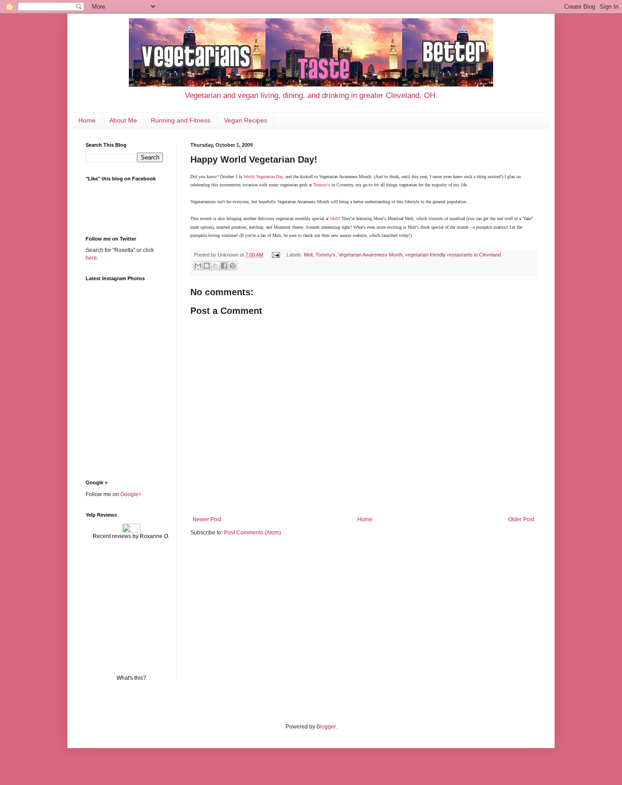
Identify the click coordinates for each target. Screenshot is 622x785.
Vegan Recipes (245, 120)
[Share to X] (215, 265)
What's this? (131, 678)
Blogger (326, 726)
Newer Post (207, 519)
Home (87, 120)
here (91, 258)
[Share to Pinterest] (232, 265)
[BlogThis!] (206, 265)
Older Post (521, 519)
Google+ (131, 494)
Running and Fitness (180, 120)
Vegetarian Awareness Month (370, 254)
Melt (334, 218)
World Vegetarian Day (263, 176)
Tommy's (321, 184)
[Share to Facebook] (224, 265)
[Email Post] (275, 254)
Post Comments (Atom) (252, 532)
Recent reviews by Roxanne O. (131, 536)
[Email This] (198, 265)
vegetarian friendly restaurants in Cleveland (453, 254)
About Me (123, 120)
